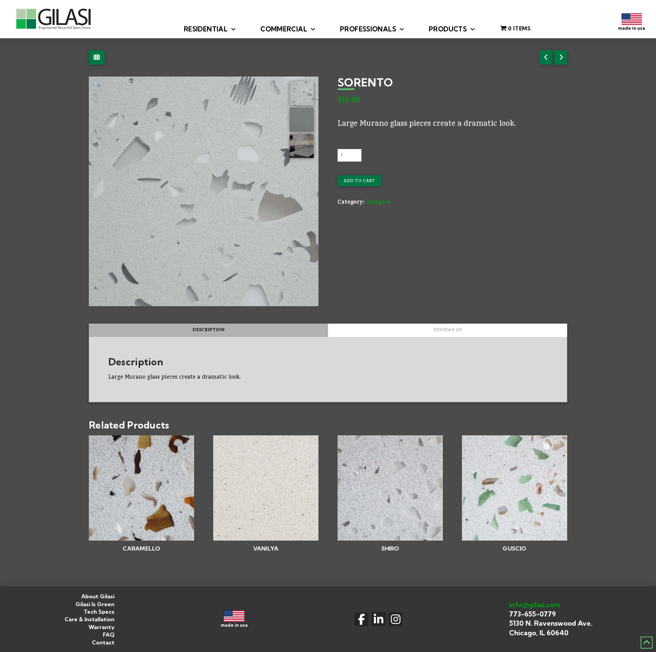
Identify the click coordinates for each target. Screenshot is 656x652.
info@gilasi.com (534, 604)
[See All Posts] (97, 57)
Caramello (142, 548)
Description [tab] (208, 330)
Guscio (514, 548)
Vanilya (265, 548)
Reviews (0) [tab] (448, 330)
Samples (378, 202)
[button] (97, 85)
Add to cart (359, 181)
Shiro (390, 548)
